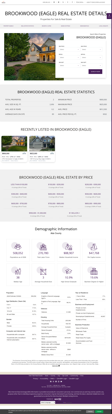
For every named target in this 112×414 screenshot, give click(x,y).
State (46, 376)
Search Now (95, 72)
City (59, 376)
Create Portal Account (98, 2)
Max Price (84, 46)
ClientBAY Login (62, 379)
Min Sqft (61, 62)
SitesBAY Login (74, 379)
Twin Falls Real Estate (36, 376)
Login (88, 2)
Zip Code (65, 376)
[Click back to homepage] (3, 2)
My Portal (80, 2)
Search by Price (65, 26)
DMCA (52, 379)
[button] (109, 16)
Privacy (35, 379)
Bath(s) (83, 54)
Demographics (84, 26)
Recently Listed (46, 26)
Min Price (61, 46)
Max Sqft (83, 62)
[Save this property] (25, 138)
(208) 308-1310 (46, 2)
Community (74, 376)
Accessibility (44, 379)
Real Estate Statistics (27, 26)
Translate (69, 402)
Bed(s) (60, 54)
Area (81, 376)
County (53, 376)
